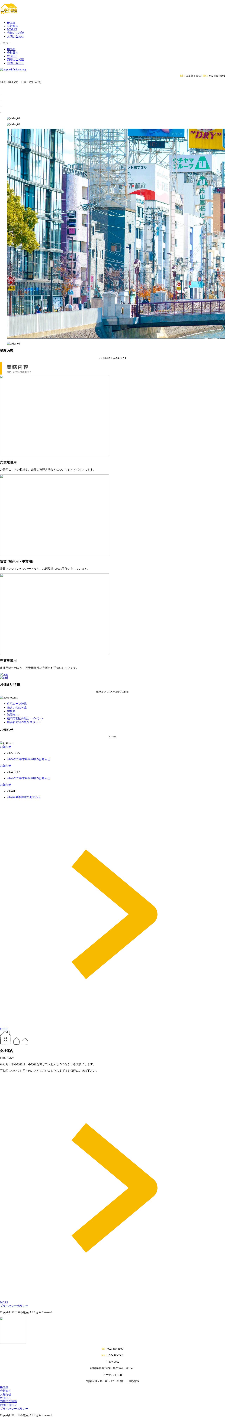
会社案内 (12, 25)
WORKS (12, 29)
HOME (11, 22)
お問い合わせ (15, 36)
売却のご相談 (15, 32)
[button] (112, 43)
